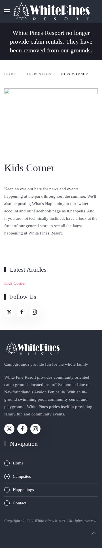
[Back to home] (51, 11)
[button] (7, 11)
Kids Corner (15, 283)
